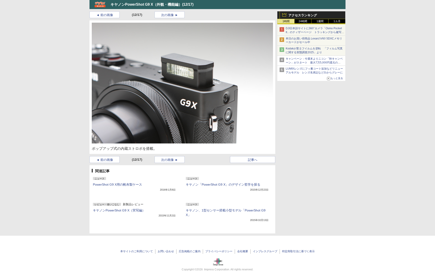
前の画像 (106, 15)
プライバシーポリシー (218, 251)
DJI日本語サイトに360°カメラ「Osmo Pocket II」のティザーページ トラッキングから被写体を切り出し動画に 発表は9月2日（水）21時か (315, 32)
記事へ (252, 160)
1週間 (320, 21)
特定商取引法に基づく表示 (298, 251)
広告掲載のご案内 (190, 251)
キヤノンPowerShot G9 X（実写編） (119, 210)
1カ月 (337, 21)
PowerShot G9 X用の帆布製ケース (117, 184)
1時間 (286, 21)
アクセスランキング (302, 15)
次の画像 (167, 15)
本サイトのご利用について (136, 251)
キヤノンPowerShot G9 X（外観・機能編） (146, 4)
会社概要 (242, 251)
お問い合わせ (166, 251)
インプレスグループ (265, 251)
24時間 (303, 21)
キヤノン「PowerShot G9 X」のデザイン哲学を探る (223, 184)
